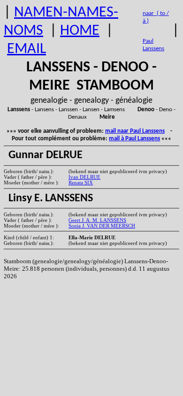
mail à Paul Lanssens (134, 139)
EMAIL (26, 49)
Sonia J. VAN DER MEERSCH (102, 225)
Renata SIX (81, 182)
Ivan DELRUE (84, 177)
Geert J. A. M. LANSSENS (97, 220)
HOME (79, 30)
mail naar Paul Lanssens (135, 131)
